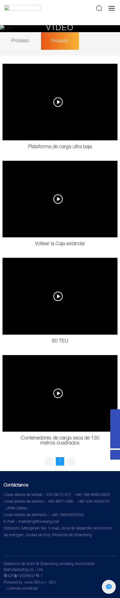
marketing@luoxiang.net (38, 522)
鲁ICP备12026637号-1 (23, 576)
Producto (60, 41)
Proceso (20, 41)
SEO (52, 583)
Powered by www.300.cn (24, 583)
